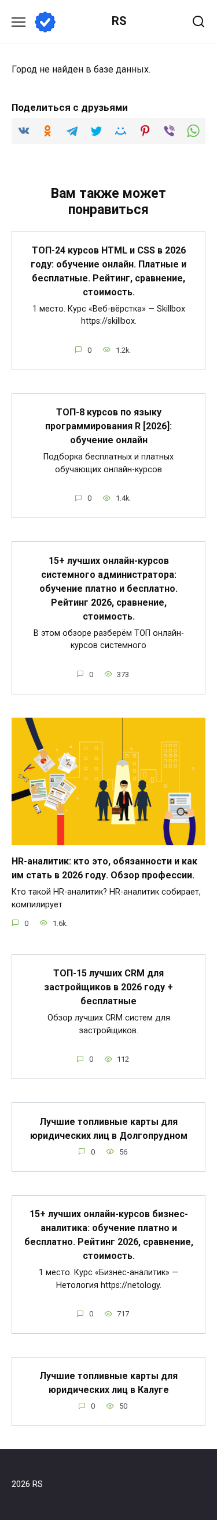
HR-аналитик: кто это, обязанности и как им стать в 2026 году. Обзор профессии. (104, 868)
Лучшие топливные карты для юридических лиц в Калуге (108, 1382)
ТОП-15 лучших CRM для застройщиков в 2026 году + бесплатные (108, 987)
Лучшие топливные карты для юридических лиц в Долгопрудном (108, 1128)
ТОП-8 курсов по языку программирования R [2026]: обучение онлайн (108, 426)
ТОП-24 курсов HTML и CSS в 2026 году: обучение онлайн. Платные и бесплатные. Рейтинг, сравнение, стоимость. (108, 270)
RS (119, 21)
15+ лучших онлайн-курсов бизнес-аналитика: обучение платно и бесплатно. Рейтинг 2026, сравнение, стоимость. (108, 1234)
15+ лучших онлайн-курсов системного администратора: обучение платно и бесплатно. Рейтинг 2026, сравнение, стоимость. (108, 588)
